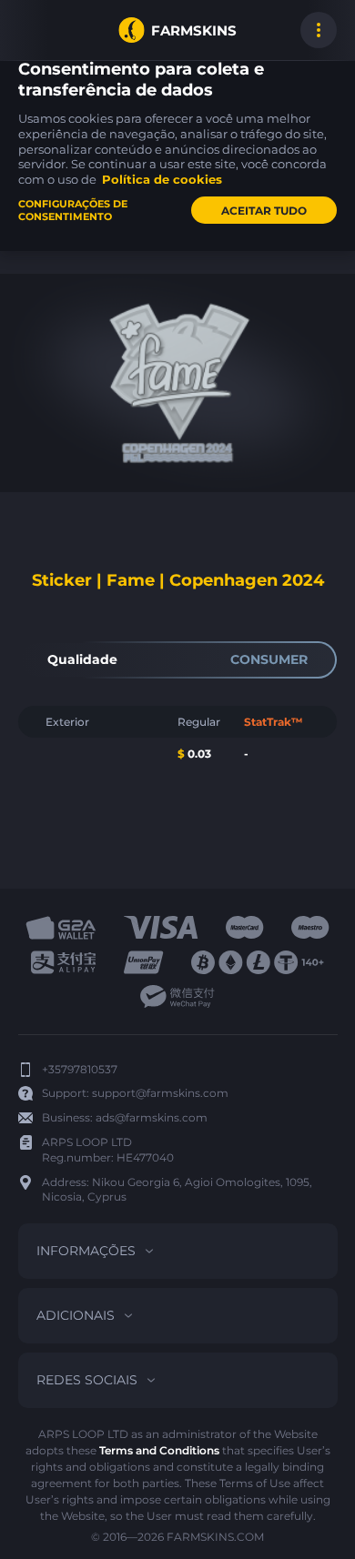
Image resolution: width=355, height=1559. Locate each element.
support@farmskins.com (160, 1093)
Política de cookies (162, 179)
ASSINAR (36, 30)
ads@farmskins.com (152, 1117)
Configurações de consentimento (72, 210)
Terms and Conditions (159, 1450)
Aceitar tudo (264, 210)
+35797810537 (79, 1069)
